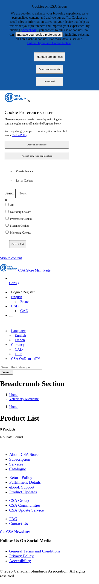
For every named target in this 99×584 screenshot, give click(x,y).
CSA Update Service (26, 510)
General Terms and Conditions (34, 551)
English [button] (16, 297)
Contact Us (18, 523)
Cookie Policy (19, 135)
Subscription (19, 459)
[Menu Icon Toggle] (11, 316)
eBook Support (21, 487)
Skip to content (11, 258)
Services (16, 464)
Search (10, 193)
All (12, 205)
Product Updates (23, 492)
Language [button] (18, 331)
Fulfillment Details (25, 482)
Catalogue (17, 469)
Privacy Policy (21, 556)
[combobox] (21, 367)
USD (15, 306)
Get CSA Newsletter (15, 532)
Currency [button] (18, 345)
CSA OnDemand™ (25, 359)
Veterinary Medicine (24, 399)
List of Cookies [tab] (24, 180)
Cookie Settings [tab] (24, 171)
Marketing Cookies (20, 232)
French (25, 302)
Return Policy (20, 477)
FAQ (13, 518)
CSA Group (19, 500)
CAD (24, 311)
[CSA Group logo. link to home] (15, 101)
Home (13, 395)
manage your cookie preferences (39, 34)
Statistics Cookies (19, 225)
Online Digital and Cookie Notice (49, 43)
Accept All (29, 30)
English (20, 335)
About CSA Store (23, 454)
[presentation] (28, 100)
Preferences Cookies (21, 218)
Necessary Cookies (20, 212)
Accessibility (20, 560)
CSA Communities (25, 505)
